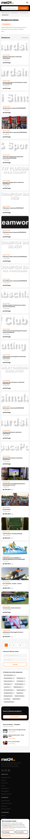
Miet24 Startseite (5, 12)
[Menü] (27, 2)
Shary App (3, 818)
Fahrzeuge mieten (5, 777)
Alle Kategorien (15, 12)
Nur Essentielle (20, 832)
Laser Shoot (7, 687)
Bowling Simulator (8, 696)
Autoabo (3, 780)
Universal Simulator (10, 675)
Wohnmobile (4, 783)
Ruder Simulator (21, 690)
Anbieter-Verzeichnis (6, 794)
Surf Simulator (21, 681)
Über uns (3, 815)
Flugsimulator (20, 693)
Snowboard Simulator (9, 701)
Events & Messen (24, 12)
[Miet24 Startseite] (7, 2)
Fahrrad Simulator (9, 678)
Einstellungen (6, 832)
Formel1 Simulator (20, 684)
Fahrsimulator (21, 678)
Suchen (24, 8)
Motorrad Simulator (9, 690)
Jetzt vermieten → (15, 716)
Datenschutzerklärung (9, 828)
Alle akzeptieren (7, 835)
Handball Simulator (9, 693)
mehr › (3, 31)
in (5, 770)
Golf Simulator (8, 684)
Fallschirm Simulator (19, 696)
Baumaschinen (5, 788)
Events (3, 785)
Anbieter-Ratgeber (6, 808)
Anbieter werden (5, 800)
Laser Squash (7, 699)
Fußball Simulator (18, 687)
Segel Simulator (16, 699)
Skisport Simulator (9, 681)
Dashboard (4, 806)
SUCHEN (15, 664)
